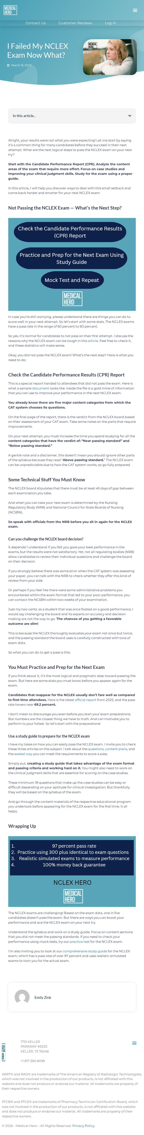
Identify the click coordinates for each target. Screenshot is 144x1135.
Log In (110, 23)
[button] (135, 10)
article (93, 341)
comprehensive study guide (85, 951)
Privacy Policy (83, 1126)
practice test (80, 941)
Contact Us (36, 23)
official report (85, 700)
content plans (116, 749)
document (40, 388)
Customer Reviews (75, 23)
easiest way (23, 754)
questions (96, 749)
